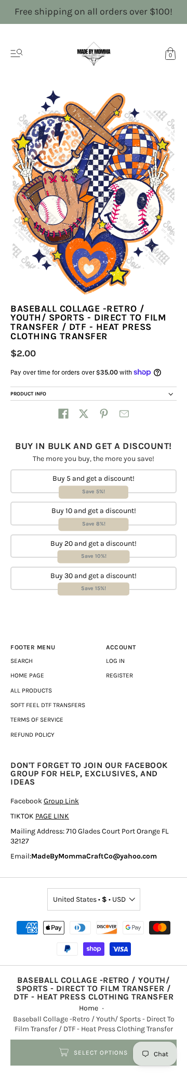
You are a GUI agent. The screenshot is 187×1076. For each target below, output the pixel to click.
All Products (31, 690)
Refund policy (32, 734)
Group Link (61, 801)
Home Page (27, 675)
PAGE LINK (52, 816)
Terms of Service (36, 719)
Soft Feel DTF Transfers (47, 705)
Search (21, 660)
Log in (115, 660)
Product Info (28, 394)
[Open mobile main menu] (16, 53)
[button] (63, 413)
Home (88, 1008)
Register (119, 675)
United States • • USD (89, 899)
